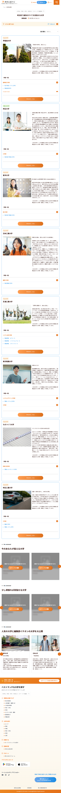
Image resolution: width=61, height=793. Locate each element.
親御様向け (8, 714)
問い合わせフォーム (10, 756)
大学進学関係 (8, 705)
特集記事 (7, 717)
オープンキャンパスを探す (11, 742)
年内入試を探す (9, 749)
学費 (6, 728)
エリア (6, 724)
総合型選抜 (8, 701)
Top (4, 7)
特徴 (6, 726)
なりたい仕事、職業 (10, 712)
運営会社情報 (17, 788)
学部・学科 (8, 707)
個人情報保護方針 (42, 788)
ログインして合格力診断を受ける (49, 680)
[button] (51, 24)
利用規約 (29, 788)
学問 (6, 710)
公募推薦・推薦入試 (10, 703)
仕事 (6, 735)
